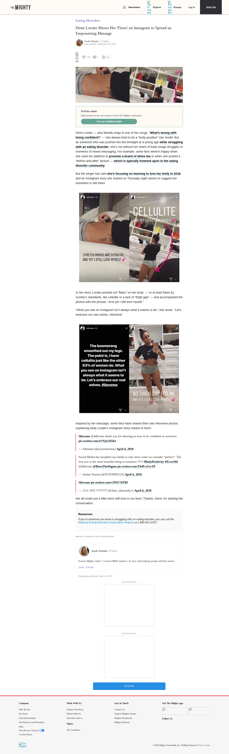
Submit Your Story (75, 709)
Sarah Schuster (91, 41)
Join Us (211, 7)
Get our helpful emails (109, 121)
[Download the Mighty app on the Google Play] (201, 711)
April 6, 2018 (125, 449)
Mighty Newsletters (123, 718)
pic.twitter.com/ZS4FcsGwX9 (136, 466)
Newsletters (134, 7)
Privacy (201, 745)
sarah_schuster (86, 567)
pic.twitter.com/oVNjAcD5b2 (97, 441)
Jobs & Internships (27, 718)
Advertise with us (74, 718)
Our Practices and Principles (31, 722)
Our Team (23, 713)
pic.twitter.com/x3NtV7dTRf (109, 482)
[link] (21, 7)
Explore (157, 7)
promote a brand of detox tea (130, 156)
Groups (177, 7)
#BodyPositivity (154, 461)
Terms (207, 745)
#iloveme (84, 436)
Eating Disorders (88, 20)
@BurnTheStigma (105, 466)
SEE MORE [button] (129, 686)
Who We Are (24, 709)
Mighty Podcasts (122, 722)
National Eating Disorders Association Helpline (106, 522)
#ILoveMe (171, 461)
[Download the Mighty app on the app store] (174, 711)
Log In (191, 7)
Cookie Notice (25, 734)
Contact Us (119, 709)
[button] (105, 41)
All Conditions (73, 730)
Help (21, 726)
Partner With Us (74, 713)
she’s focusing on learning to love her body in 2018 (143, 173)
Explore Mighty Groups (125, 713)
